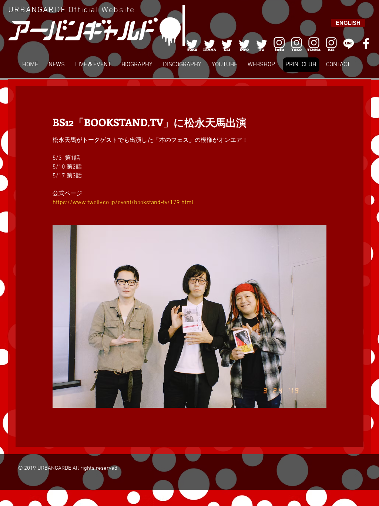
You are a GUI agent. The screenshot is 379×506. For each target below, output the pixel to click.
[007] (313, 43)
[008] (331, 43)
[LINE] (348, 43)
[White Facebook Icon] (366, 43)
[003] (226, 43)
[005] (261, 43)
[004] (244, 43)
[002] (209, 43)
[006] (279, 43)
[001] (192, 43)
